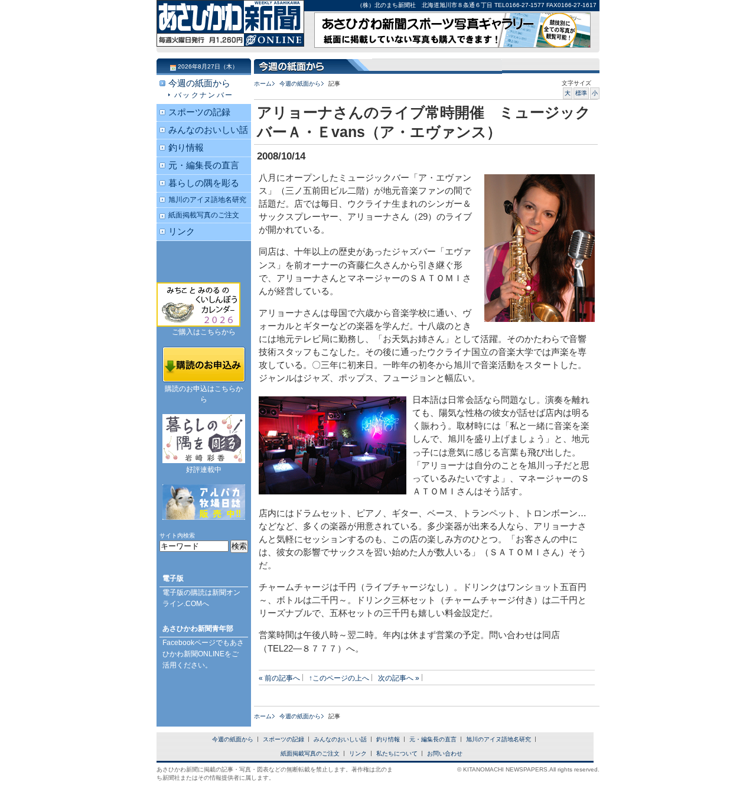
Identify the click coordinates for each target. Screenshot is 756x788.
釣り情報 (186, 147)
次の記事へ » (398, 678)
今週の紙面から (300, 83)
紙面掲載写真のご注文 (203, 215)
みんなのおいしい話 (208, 130)
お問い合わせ (444, 753)
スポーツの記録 (199, 112)
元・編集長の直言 (203, 165)
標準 (581, 93)
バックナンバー (204, 95)
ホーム (263, 83)
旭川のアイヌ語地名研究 (207, 199)
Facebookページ (189, 643)
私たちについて (397, 753)
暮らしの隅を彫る (203, 183)
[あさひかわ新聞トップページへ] (230, 35)
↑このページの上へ (339, 678)
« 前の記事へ (279, 678)
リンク (181, 231)
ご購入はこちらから (204, 332)
